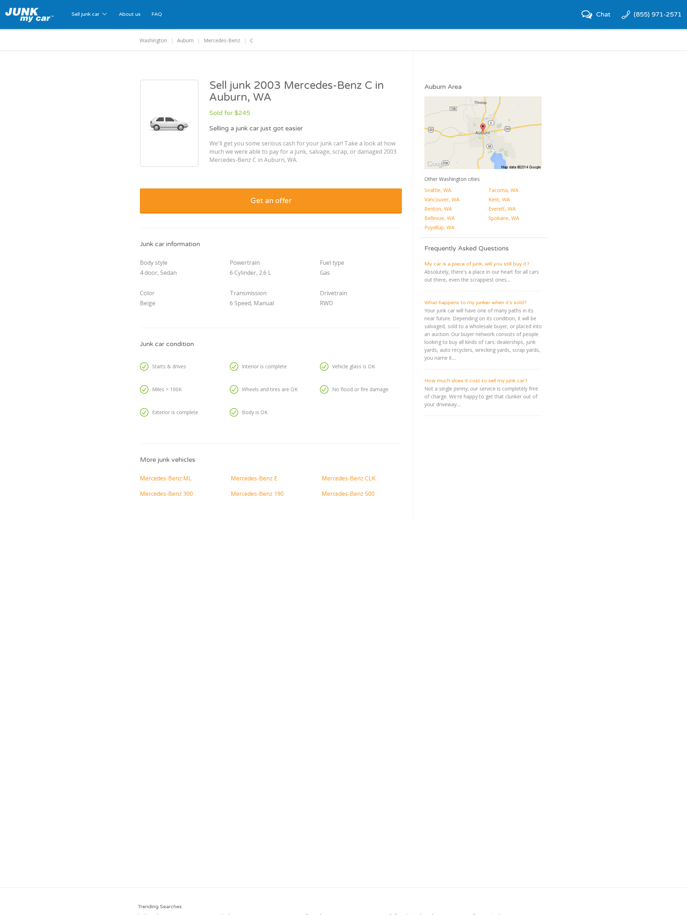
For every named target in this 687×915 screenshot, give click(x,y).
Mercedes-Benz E (254, 478)
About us (130, 14)
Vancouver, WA (441, 199)
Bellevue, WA (439, 218)
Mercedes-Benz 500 (348, 494)
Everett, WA (502, 208)
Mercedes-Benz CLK (348, 478)
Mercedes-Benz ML (166, 478)
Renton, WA (438, 208)
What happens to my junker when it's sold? (475, 303)
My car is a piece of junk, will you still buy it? (477, 264)
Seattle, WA (437, 190)
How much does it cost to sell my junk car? (475, 381)
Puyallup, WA (439, 227)
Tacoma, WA (503, 190)
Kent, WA (499, 199)
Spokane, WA (503, 218)
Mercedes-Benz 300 (166, 494)
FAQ (156, 14)
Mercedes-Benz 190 (257, 494)
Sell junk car (86, 14)
